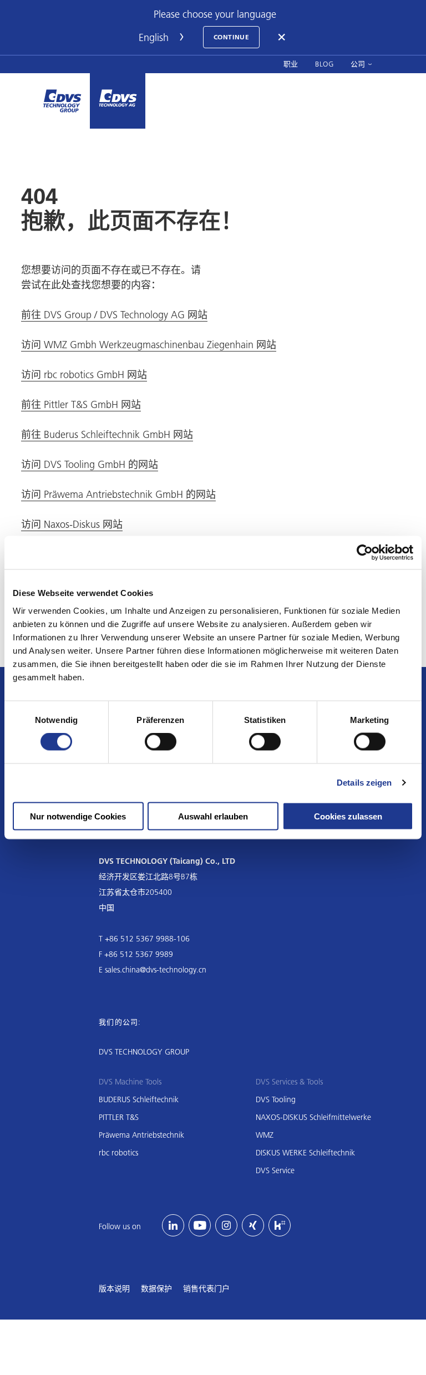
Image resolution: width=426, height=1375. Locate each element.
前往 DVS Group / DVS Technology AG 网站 (114, 314)
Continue (232, 37)
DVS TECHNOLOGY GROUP (144, 1052)
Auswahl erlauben (213, 816)
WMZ (264, 1135)
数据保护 (156, 1288)
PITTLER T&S (119, 1117)
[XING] (253, 1225)
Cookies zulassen (348, 816)
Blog (324, 63)
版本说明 (114, 1288)
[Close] (282, 37)
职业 (290, 63)
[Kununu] (279, 1225)
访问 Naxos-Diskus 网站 (72, 524)
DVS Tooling (276, 1099)
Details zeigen (364, 782)
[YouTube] (200, 1225)
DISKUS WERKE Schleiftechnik (305, 1153)
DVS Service (275, 1170)
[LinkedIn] (173, 1225)
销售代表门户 (206, 1288)
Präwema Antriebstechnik (141, 1135)
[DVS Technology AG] (117, 101)
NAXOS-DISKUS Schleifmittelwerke (313, 1117)
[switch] (160, 742)
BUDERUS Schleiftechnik (139, 1099)
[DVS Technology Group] (62, 101)
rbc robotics (118, 1153)
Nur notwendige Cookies (78, 816)
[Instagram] (226, 1225)
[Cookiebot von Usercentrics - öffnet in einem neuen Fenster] (364, 552)
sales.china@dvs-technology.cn (155, 970)
